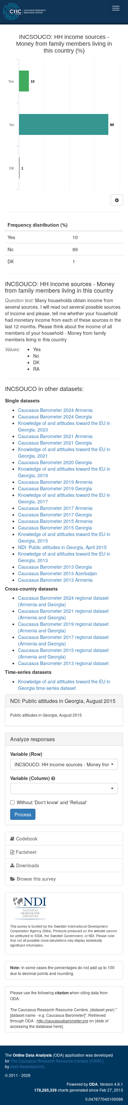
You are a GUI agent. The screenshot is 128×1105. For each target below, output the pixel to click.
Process (22, 814)
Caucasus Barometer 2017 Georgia (55, 514)
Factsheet (26, 852)
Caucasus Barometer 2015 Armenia (55, 521)
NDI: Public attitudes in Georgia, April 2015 (62, 547)
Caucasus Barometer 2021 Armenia (55, 436)
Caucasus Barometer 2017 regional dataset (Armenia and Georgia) (63, 640)
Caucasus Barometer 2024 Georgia (55, 416)
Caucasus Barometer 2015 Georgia (55, 527)
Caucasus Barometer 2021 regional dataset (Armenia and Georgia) (63, 614)
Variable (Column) (30, 778)
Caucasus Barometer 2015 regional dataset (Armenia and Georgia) (63, 653)
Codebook (26, 838)
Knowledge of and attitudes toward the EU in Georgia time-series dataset (64, 684)
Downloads (27, 865)
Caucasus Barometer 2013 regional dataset (63, 663)
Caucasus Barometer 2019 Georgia (55, 488)
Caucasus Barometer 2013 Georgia (55, 566)
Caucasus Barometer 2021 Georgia (55, 442)
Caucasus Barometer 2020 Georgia (55, 462)
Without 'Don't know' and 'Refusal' (52, 802)
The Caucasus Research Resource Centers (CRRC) (57, 1061)
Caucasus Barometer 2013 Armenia (55, 580)
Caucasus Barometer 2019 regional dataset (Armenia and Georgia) (63, 627)
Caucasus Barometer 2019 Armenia (55, 482)
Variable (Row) (26, 754)
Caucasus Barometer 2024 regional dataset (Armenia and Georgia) (63, 601)
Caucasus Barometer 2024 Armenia (55, 410)
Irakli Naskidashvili (27, 1066)
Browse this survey (36, 878)
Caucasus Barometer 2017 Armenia (55, 508)
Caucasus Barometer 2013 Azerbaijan (57, 573)
